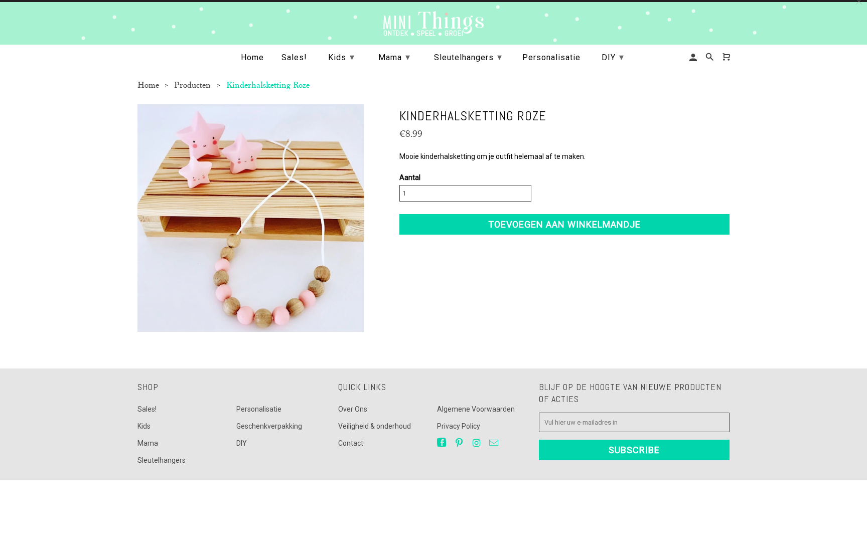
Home (252, 57)
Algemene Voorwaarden (476, 409)
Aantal (409, 177)
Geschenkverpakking (269, 426)
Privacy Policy (458, 426)
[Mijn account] (693, 57)
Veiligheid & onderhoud (374, 426)
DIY (241, 443)
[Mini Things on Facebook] (442, 443)
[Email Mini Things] (494, 443)
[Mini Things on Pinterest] (460, 443)
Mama (147, 443)
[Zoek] (710, 57)
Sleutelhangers (161, 460)
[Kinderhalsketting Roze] (250, 218)
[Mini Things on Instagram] (477, 443)
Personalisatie (258, 409)
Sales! (147, 409)
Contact (350, 443)
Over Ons (352, 409)
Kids (144, 426)
